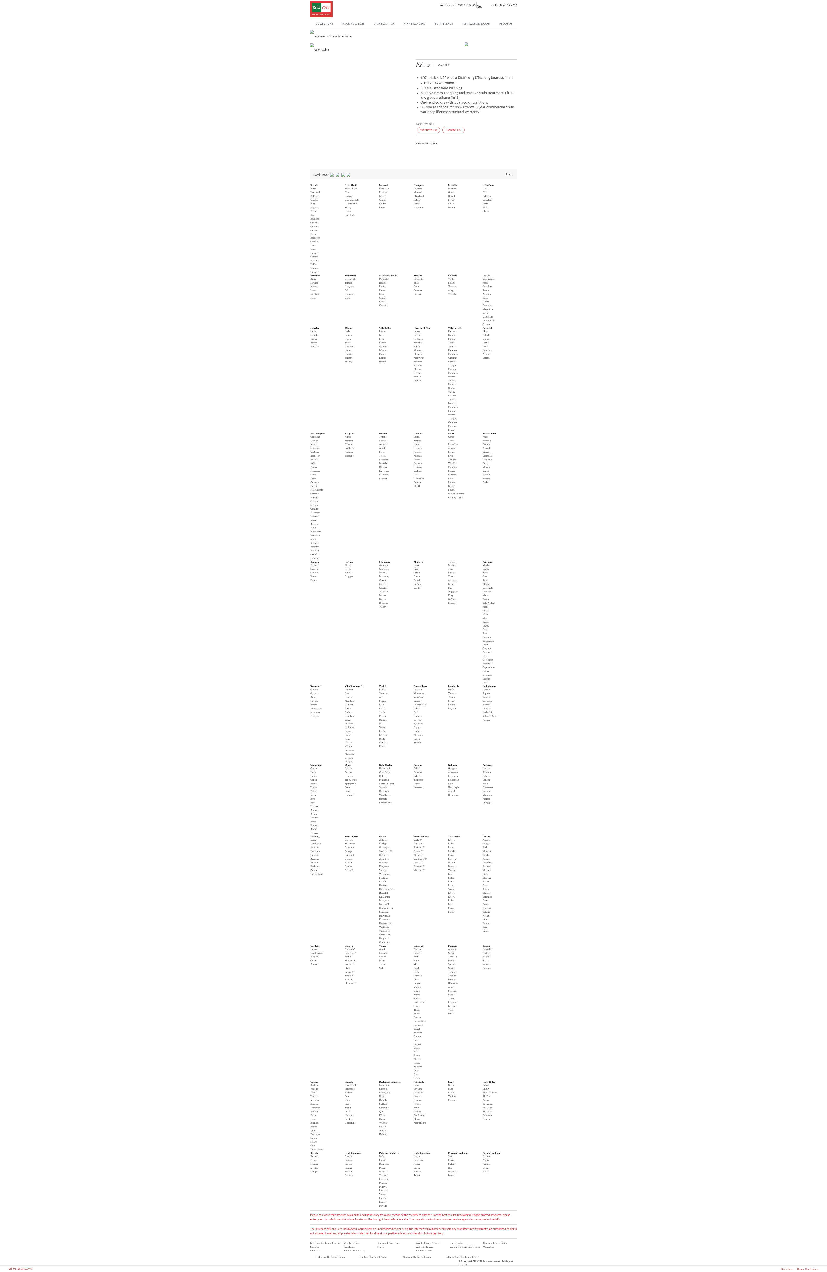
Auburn (417, 1017)
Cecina (382, 731)
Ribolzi (348, 862)
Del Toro (314, 196)
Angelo (451, 448)
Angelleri (315, 1100)
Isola (416, 474)
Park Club (350, 215)
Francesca (315, 470)
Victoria (314, 956)
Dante (313, 478)
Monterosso (419, 693)
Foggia (382, 701)
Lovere (451, 704)
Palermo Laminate (389, 1153)
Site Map (314, 1247)
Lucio (485, 297)
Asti (312, 802)
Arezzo (486, 840)
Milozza (418, 455)
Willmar (383, 1122)
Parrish (417, 203)
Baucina (349, 757)
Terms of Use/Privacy (354, 1250)
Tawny (486, 568)
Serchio (452, 565)
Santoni (383, 478)
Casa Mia (419, 433)
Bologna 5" (350, 953)
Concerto (487, 305)
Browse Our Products (807, 1269)
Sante (313, 474)
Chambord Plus (422, 328)
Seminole (349, 448)
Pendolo (452, 960)
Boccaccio (315, 237)
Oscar (313, 234)
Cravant (417, 380)
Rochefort (315, 455)
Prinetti (486, 448)
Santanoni (384, 911)
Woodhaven (385, 795)
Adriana (452, 459)
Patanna (383, 1183)
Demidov (487, 350)
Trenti (348, 1107)
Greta (451, 192)
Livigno (314, 1167)
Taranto (486, 923)
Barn (485, 576)
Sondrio (418, 587)
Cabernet (452, 357)
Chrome (487, 584)
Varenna (452, 693)
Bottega (348, 851)
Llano (348, 1100)
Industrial (487, 663)
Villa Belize (385, 328)
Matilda (383, 463)
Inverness (453, 776)
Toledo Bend (316, 874)
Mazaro (452, 1100)
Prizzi (382, 1167)
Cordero (314, 689)
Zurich (382, 686)
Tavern (486, 599)
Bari (485, 927)
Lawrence (384, 470)
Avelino (314, 1122)
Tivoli (486, 930)
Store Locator (456, 1243)
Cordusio (418, 1160)
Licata (382, 331)
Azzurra (314, 1103)
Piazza (451, 1160)
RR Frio (486, 1096)
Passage (383, 192)
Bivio (451, 455)
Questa (417, 783)
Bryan (382, 1096)
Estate (382, 836)
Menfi (417, 486)
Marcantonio (316, 489)
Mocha (486, 565)
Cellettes (383, 587)
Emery (417, 331)
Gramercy (350, 294)
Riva (416, 568)
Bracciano (315, 346)
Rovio (348, 568)
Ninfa (416, 444)
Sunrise (348, 772)
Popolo (486, 693)
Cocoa (486, 671)
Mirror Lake (351, 188)
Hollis (382, 776)
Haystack (418, 1025)
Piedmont (315, 851)
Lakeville (384, 1107)
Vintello (314, 1088)
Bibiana (383, 467)
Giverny (349, 776)
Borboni (314, 1111)
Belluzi (451, 486)
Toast (485, 644)
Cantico (452, 331)
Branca (313, 576)
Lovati (451, 489)
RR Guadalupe (490, 1092)
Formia (348, 1167)
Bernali (417, 482)
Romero (314, 964)
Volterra (487, 964)
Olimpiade (488, 316)
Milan (382, 960)
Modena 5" (350, 960)
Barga (313, 278)
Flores (382, 354)
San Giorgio (351, 779)
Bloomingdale (352, 199)
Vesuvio (452, 975)
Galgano (314, 493)
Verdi (451, 278)
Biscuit (486, 621)
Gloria (486, 301)
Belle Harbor (386, 765)
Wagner (314, 207)
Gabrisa (486, 776)
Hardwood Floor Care (388, 1243)
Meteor (417, 1059)
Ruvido (314, 1153)
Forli (485, 847)
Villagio (452, 365)
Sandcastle (488, 587)
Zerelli (417, 968)
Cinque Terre (420, 686)
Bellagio (487, 196)
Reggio (486, 1164)
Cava (312, 1145)
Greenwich (350, 278)
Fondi (313, 1092)
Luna (313, 245)
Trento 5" (349, 975)
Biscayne (349, 455)
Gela (381, 339)
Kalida (382, 1126)
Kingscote (384, 866)
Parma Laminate (491, 1153)
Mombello (453, 354)
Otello (486, 482)
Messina (383, 953)
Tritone (383, 436)
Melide (348, 565)
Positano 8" (419, 847)
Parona (486, 858)
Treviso (314, 817)
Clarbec (417, 369)
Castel (417, 436)
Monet (348, 765)
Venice (382, 946)
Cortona (487, 968)
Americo (314, 543)
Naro (381, 335)
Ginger (486, 656)
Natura (382, 196)
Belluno (314, 814)
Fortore (451, 979)
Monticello (384, 904)
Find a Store (787, 1269)
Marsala (486, 893)
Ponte (382, 207)
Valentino (315, 275)
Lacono (417, 1096)
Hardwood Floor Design (495, 1243)
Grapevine (384, 942)
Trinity (486, 1088)
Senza (451, 430)
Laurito (486, 768)
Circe (313, 1119)
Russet (417, 1013)
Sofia (313, 463)
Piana (451, 855)
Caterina (314, 222)
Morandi (383, 185)
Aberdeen (453, 772)
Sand (485, 580)
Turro (348, 342)
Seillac (417, 346)
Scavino (452, 991)
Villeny (382, 606)
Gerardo (314, 256)
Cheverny (384, 568)
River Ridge (489, 1081)
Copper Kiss (489, 667)
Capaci (382, 1160)
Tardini (486, 1156)
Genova (349, 946)
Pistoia (382, 716)
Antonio (487, 294)
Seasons (486, 290)
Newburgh (453, 787)
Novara (383, 742)
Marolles (418, 342)
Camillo (314, 508)
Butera (382, 361)
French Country (456, 493)
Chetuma (383, 346)
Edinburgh (453, 779)
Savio (451, 953)
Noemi (451, 196)
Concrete (487, 591)
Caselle (486, 855)
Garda (486, 188)
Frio (347, 1096)
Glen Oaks (384, 772)
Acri (381, 697)
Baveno (383, 720)
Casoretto (349, 346)
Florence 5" (350, 983)
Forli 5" (348, 956)
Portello (349, 335)
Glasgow (452, 768)
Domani (383, 357)
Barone (417, 1111)
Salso (450, 1088)
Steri (450, 1156)
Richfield (383, 1134)
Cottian (313, 768)
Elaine (313, 580)
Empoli (417, 983)
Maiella (451, 851)
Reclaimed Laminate (390, 1081)
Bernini (383, 433)
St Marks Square (491, 716)
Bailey (313, 697)
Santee (417, 994)
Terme (451, 440)
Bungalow (384, 791)
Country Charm (456, 497)
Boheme (418, 772)
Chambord (384, 562)
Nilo (450, 1167)
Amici (451, 987)
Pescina (348, 1119)
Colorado (487, 1115)
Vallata (451, 392)
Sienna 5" (349, 972)
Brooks (348, 196)
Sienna (486, 889)
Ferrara (486, 478)
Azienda (452, 380)
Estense (314, 339)
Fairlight (383, 843)
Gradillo (314, 199)
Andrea (314, 459)
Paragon (487, 440)
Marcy (348, 207)
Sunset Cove (385, 802)
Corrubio (487, 862)
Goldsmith (488, 659)
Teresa (382, 455)
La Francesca (420, 704)
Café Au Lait (489, 603)
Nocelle (486, 791)
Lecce (313, 840)
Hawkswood (385, 923)
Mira (381, 723)
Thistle (417, 1010)
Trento (486, 904)
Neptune (383, 440)
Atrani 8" (418, 843)
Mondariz (315, 535)
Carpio (313, 960)
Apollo (382, 448)
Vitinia (486, 919)
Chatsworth (384, 934)
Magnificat (488, 309)
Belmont (383, 885)
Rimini (382, 708)
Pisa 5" (348, 968)
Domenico (453, 983)
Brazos (486, 1085)
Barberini (487, 712)
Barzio (417, 565)
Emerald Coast (421, 836)
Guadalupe (350, 1122)
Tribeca (348, 282)
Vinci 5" (349, 979)
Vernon (383, 870)
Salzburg (315, 836)
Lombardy (453, 686)
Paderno (452, 474)
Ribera (451, 840)
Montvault (419, 357)
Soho (347, 290)
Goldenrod (419, 1002)
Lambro (452, 572)
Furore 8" (418, 851)
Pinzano (452, 339)
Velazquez (315, 716)
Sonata (486, 470)
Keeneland (315, 686)
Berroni (417, 701)
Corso (451, 436)
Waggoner (453, 591)
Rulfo (313, 264)
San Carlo (487, 701)
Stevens (314, 701)
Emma (313, 467)
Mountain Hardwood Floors (417, 1257)
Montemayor (316, 953)
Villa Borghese (317, 433)
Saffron (417, 998)
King (450, 595)
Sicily (382, 968)
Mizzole (487, 870)
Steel (485, 572)
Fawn (382, 451)
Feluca (417, 708)
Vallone (486, 779)
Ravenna (314, 858)
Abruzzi (314, 783)
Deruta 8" (418, 862)
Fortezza (418, 467)
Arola (485, 783)
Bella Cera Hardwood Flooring (325, 1243)
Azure (417, 1055)
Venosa (348, 1171)
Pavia (382, 746)
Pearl (485, 606)
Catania (486, 911)
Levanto (418, 689)
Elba (347, 192)
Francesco (315, 512)
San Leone (419, 1115)
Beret (347, 791)
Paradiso (349, 572)
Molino (417, 440)
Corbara (452, 1006)
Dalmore (452, 765)
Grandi (382, 199)
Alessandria (454, 836)
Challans (314, 451)
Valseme (418, 365)
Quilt (381, 1111)
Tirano (451, 697)
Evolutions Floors (425, 1250)
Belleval (418, 335)
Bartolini (487, 328)
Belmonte (384, 1164)
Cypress (486, 1119)
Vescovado (315, 192)
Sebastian (384, 459)
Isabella (486, 474)
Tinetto (417, 742)
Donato (348, 354)
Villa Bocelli (454, 328)
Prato (485, 436)
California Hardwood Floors (331, 1257)
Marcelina (453, 444)
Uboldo (452, 388)
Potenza (417, 459)
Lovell (382, 881)
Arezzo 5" (350, 949)
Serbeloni (487, 199)
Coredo (417, 580)
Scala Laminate (422, 1153)
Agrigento (419, 1081)
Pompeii (452, 946)
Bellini (451, 282)
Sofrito (348, 720)
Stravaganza (489, 278)
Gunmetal (487, 652)
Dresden (314, 562)
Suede (417, 1006)
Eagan (382, 1119)
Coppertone (488, 640)
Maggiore (487, 795)
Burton (313, 1126)
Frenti (348, 1111)
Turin (382, 712)
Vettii (450, 1010)
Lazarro (349, 1160)
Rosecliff (383, 893)
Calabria (314, 855)
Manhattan (350, 275)
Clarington (384, 1092)
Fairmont (349, 855)
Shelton (314, 568)
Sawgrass (349, 433)
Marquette (350, 843)
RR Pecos (487, 1111)
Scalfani (418, 470)
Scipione (314, 505)
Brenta (451, 584)
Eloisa (451, 199)
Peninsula (384, 779)
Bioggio (349, 576)
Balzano (314, 1156)
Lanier (313, 1130)
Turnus (313, 1096)
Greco (348, 339)
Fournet (417, 373)
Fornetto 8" (419, 866)
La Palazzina (489, 686)
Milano (348, 328)
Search (380, 1247)
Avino (313, 188)
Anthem (349, 451)
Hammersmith (386, 889)
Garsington (384, 847)
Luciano (418, 765)
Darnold (383, 1088)
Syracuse (383, 693)
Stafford (383, 1103)
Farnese (486, 720)
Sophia (486, 339)
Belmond (314, 218)
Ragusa (417, 1044)
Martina (452, 188)
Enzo (381, 294)
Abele (313, 539)
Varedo (451, 399)
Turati (417, 1175)
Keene (348, 211)
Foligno (349, 761)
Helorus (486, 956)
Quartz (417, 991)
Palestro (417, 1171)
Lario (485, 203)
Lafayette (349, 286)
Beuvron (418, 361)
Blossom (349, 444)
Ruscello (349, 1081)
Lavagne (418, 1088)
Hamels (383, 798)
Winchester (384, 874)
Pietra (313, 772)
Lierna (486, 211)
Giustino (487, 324)
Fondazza (384, 188)
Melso (382, 1156)
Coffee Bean (420, 1021)
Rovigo (314, 810)
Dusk (485, 629)
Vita (416, 964)
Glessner (383, 862)
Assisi (382, 949)
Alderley (383, 840)
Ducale (486, 1167)
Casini (486, 900)
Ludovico (315, 516)
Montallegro (420, 1122)
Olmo (485, 192)
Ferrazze (487, 866)
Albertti (486, 354)
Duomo (348, 350)
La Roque (418, 339)
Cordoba (315, 946)
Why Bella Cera (351, 1243)
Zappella (452, 956)
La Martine (384, 896)
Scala (347, 331)
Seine (347, 787)
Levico (382, 203)
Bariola (451, 335)
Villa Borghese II (353, 686)
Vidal (313, 203)
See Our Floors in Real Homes (465, 1247)
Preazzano (488, 787)
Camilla (486, 444)
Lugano (349, 562)
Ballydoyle (384, 915)
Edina (382, 1115)
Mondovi (349, 701)
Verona (486, 836)
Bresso (451, 478)
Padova (348, 1164)
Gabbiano (315, 436)
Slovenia (314, 847)
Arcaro (313, 704)
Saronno (452, 395)
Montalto (383, 474)
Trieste (313, 787)
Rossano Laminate (457, 1153)
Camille (348, 768)
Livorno (383, 735)
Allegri (451, 290)
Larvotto (349, 840)
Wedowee (315, 1134)
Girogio (314, 335)
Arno (313, 798)
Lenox (348, 297)
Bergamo (487, 562)
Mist (485, 618)
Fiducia (486, 335)
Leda (485, 346)
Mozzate (452, 426)
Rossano (314, 524)
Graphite (487, 648)
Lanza (417, 1156)
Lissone (314, 440)
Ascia (313, 795)
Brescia (313, 821)
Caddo (313, 870)
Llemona (349, 1115)
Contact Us (315, 1250)
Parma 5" (349, 964)
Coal (485, 682)
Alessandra (315, 531)
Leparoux (315, 712)
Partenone (350, 1088)
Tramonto (315, 1107)
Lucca (313, 290)
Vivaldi (486, 275)
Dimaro (417, 576)
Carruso (314, 230)
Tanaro (451, 576)
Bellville (383, 1100)
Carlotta (314, 253)
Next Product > (425, 124)
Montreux (419, 350)
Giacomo (349, 847)
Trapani (383, 1175)
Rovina (382, 282)
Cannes (451, 361)
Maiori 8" (418, 855)
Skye (450, 783)
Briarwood (384, 768)
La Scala (452, 275)
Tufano (451, 972)
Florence (487, 908)
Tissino (451, 562)
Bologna (487, 843)
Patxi (450, 874)
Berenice (314, 546)
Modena (418, 275)
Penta (451, 1175)
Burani (451, 207)
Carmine (314, 482)
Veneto (382, 727)
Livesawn (418, 787)
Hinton (348, 436)
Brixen (417, 572)
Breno (451, 701)
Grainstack (350, 795)
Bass (450, 587)
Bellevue (349, 858)
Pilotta (486, 1160)
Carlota (313, 949)
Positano (487, 765)
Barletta (348, 1092)
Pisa (485, 885)
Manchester (385, 1085)
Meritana (314, 294)
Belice (451, 1085)
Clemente (315, 558)
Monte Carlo (351, 836)
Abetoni (314, 286)
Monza (451, 433)
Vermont (314, 565)
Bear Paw (487, 286)
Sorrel (417, 1028)
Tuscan (486, 946)
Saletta (451, 968)
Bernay (417, 376)
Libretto (487, 451)
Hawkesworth (386, 908)
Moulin (383, 584)
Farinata (418, 716)
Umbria (314, 806)
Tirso (450, 568)
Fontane (418, 448)
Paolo (313, 527)
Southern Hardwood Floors (373, 1257)
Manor (486, 595)
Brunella (314, 550)
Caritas (486, 342)
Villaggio (487, 802)
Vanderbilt (384, 930)
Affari (417, 1164)
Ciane (451, 1092)
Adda (485, 207)
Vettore (451, 870)
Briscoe (451, 603)
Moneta (452, 384)
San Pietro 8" (420, 858)
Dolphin (487, 637)
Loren (451, 847)
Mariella (452, 185)
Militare (314, 497)
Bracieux (383, 603)
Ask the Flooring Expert (428, 1243)
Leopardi (452, 1002)
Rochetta (418, 463)
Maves (382, 595)
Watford (418, 987)
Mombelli (487, 455)
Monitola (452, 467)
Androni (452, 949)
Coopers (418, 188)
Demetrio (487, 459)
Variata (313, 776)
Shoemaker (316, 708)
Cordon (314, 572)
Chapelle (418, 354)
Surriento (418, 779)
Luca (485, 874)
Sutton (313, 1138)
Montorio (487, 851)
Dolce (313, 211)
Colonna (487, 708)
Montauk (418, 192)
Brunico (349, 689)
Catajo (313, 331)
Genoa (313, 779)
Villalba (452, 463)
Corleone (383, 1179)
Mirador (383, 350)
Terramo (452, 286)
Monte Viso (316, 765)
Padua (382, 689)
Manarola (418, 735)
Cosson (382, 580)
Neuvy (382, 599)
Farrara (417, 1036)
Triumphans (489, 320)
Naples (382, 956)
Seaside (383, 787)
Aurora (313, 444)
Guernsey (315, 448)
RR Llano (487, 1107)
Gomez (313, 693)
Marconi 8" (419, 870)
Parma (486, 881)
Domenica (419, 478)
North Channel (386, 783)
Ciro (485, 463)
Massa (313, 297)
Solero (451, 889)
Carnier (348, 866)
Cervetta (383, 305)
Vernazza (418, 697)
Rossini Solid (489, 433)
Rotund (486, 697)
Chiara (451, 203)
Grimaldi (349, 870)
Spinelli (452, 964)
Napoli (451, 862)
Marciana (349, 754)
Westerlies (384, 927)
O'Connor (453, 599)
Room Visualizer (353, 23)
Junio (313, 520)
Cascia (348, 693)
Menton (452, 369)
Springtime (350, 783)
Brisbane (349, 357)
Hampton (419, 185)
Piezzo (417, 1063)
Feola (313, 1115)
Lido (381, 704)
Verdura (452, 1096)
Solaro (313, 1141)
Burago (451, 470)
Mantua (314, 1164)
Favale (451, 451)
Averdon (383, 565)
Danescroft (384, 919)
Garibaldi (418, 1092)
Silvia (485, 313)
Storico (451, 346)
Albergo (487, 772)
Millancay (384, 576)
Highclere (384, 855)
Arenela (417, 451)
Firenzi (486, 915)
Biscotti (486, 610)
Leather (486, 678)
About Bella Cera (424, 1247)
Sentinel (349, 440)
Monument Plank (388, 275)
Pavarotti (383, 278)
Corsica (314, 1081)
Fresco (486, 1171)
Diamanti (418, 946)
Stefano (452, 1164)
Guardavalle (351, 1085)
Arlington (384, 858)
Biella (382, 738)
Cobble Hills (351, 203)
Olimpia (314, 501)
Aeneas (382, 444)
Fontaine (383, 877)
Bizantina (452, 1171)
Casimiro (314, 554)
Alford (451, 791)
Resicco (486, 798)
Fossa (451, 1013)
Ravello (314, 185)
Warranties (488, 1247)
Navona (486, 704)
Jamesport (419, 207)
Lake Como (489, 185)
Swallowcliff (385, 851)
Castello (314, 328)
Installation (349, 1247)
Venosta (452, 294)
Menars (383, 572)
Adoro (417, 768)
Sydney (348, 361)
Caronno (452, 350)
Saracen (452, 858)
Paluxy (486, 1100)
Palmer (417, 199)
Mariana (314, 260)
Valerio (313, 486)
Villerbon (384, 591)
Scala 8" (418, 840)
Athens (382, 1130)
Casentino (487, 949)
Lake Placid (351, 185)
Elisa (485, 331)
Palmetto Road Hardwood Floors (462, 1257)
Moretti (451, 482)
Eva (312, 215)
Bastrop (314, 862)
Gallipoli (349, 704)
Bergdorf (383, 938)
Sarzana (314, 282)
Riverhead (419, 196)
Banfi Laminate (353, 1153)
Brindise (418, 776)
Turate (451, 342)
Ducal (382, 301)
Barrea (313, 342)
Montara (418, 562)
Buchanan (315, 866)
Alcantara (453, 580)
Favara (382, 342)
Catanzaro (488, 896)
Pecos (485, 282)
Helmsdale (453, 795)
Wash (485, 614)
